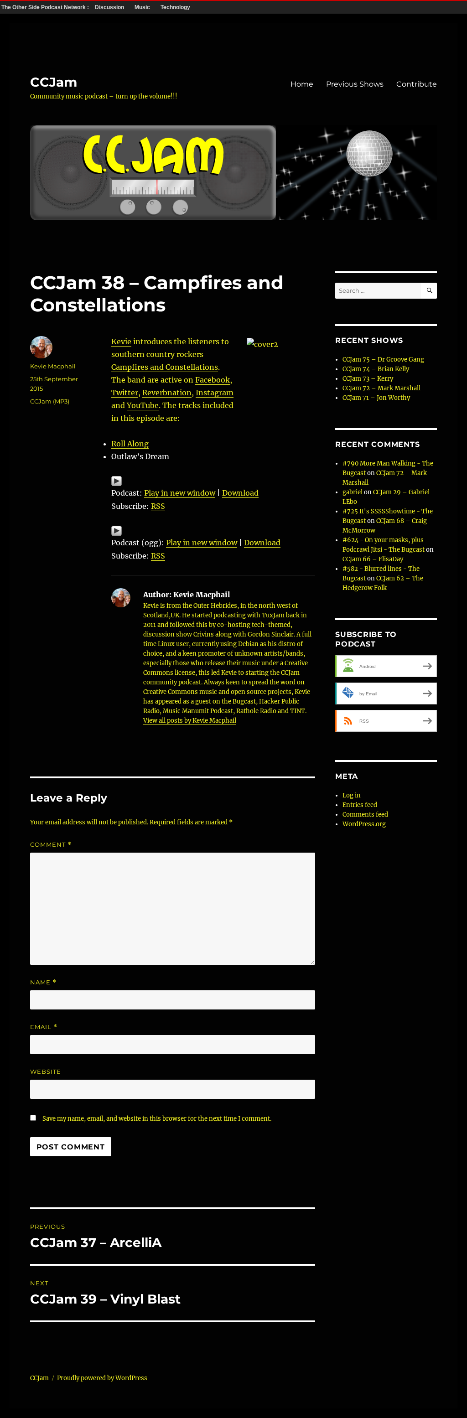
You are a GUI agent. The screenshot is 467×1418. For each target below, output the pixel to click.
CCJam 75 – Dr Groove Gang (383, 359)
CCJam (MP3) (49, 401)
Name (43, 982)
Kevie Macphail (53, 366)
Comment (51, 845)
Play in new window (179, 492)
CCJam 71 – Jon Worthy (376, 398)
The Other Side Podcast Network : (45, 7)
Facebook (212, 379)
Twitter (124, 392)
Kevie (121, 341)
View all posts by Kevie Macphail (189, 721)
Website (45, 1071)
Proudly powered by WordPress (102, 1378)
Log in (351, 795)
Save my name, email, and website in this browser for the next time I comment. (156, 1119)
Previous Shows (355, 84)
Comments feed (365, 814)
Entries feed (359, 805)
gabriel (352, 492)
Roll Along (130, 443)
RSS (158, 506)
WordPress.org (364, 824)
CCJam (53, 82)
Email (43, 1027)
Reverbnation (167, 392)
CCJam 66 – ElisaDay (372, 559)
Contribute (416, 84)
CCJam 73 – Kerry (367, 379)
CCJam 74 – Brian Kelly (375, 369)
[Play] (213, 481)
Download (240, 492)
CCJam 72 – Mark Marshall (381, 388)
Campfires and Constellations (164, 367)
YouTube (143, 405)
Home (302, 84)
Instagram (215, 392)
